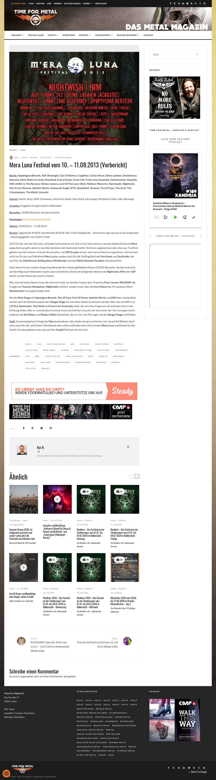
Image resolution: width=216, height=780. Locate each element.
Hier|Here (29, 713)
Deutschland (105, 717)
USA (112, 755)
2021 (89, 705)
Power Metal (118, 742)
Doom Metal (123, 717)
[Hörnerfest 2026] (125, 567)
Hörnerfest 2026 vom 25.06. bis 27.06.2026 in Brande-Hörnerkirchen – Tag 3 (124, 600)
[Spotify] (187, 3)
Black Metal (104, 709)
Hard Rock (84, 726)
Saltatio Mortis (63, 362)
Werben (57, 3)
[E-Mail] (50, 428)
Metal (110, 730)
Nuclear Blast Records (92, 742)
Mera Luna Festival (75, 356)
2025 (125, 705)
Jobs (49, 3)
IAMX (37, 356)
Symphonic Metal (104, 751)
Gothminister (122, 350)
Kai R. (16, 157)
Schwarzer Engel (83, 362)
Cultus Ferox (32, 350)
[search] (197, 54)
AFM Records (86, 709)
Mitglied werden (72, 3)
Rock (133, 747)
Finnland (97, 721)
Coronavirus (119, 713)
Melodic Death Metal (91, 730)
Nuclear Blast (110, 738)
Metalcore (114, 734)
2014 (89, 700)
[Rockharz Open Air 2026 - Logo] (91, 499)
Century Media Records (92, 713)
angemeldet (26, 676)
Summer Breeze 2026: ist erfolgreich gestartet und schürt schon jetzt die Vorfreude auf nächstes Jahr (22, 534)
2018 (125, 700)
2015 (98, 700)
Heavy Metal (102, 726)
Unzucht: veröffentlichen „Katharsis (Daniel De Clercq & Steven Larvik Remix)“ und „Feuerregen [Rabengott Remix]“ (57, 531)
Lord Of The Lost (53, 356)
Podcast (148, 35)
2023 (107, 705)
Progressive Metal (89, 747)
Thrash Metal (127, 751)
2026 (134, 705)
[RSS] (192, 3)
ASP (72, 344)
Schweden (84, 751)
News (24, 520)
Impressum (39, 776)
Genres (86, 3)
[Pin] (41, 428)
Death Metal (85, 717)
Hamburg (112, 721)
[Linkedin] (183, 3)
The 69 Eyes (31, 368)
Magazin (16, 35)
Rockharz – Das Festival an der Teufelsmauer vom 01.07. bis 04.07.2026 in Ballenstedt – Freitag (124, 534)
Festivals (33, 157)
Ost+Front (46, 362)
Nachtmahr (119, 356)
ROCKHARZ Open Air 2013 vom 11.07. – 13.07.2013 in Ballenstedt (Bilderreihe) (50, 644)
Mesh (91, 356)
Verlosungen (102, 35)
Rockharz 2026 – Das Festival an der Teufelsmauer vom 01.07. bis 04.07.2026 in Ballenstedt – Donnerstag (56, 602)
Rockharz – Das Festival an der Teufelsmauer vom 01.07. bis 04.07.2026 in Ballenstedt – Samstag (90, 534)
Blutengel (85, 344)
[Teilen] (23, 428)
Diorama (65, 350)
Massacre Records (125, 726)
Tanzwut (116, 362)
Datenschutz (51, 776)
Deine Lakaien (49, 350)
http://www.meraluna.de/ (37, 219)
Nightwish (30, 362)
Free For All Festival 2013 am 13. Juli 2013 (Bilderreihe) (97, 642)
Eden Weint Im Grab (83, 350)
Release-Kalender (127, 35)
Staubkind (101, 362)
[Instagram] (179, 3)
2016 (107, 700)
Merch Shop (101, 3)
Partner (40, 3)
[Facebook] (170, 3)
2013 (40, 344)
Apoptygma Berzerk (56, 344)
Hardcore (128, 721)
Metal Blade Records (91, 734)
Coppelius (119, 344)
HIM (27, 356)
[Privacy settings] (6, 773)
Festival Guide (36, 35)
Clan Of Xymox (102, 344)
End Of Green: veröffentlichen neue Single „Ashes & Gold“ (22, 595)
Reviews (83, 35)
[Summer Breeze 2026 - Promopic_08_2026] (23, 499)
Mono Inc (103, 356)
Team (31, 3)
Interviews (68, 35)
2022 (98, 705)
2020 (81, 705)
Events (52, 35)
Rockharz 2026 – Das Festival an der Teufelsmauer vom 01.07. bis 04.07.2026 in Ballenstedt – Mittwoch (90, 602)
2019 (134, 700)
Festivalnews (15, 520)
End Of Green (104, 350)
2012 (81, 700)
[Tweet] (32, 428)
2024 (116, 705)
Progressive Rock (115, 747)
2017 (116, 700)
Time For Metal (87, 755)
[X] (174, 3)
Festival (83, 721)
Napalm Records (88, 738)
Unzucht (46, 368)
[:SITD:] (29, 344)
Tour (103, 755)
